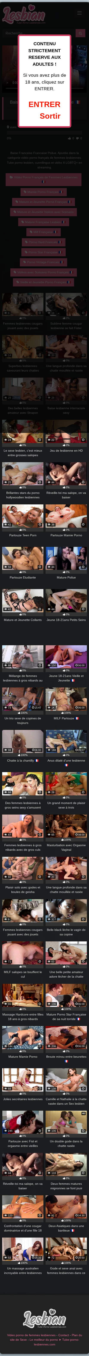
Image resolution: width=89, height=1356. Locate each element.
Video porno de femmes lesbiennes (31, 1335)
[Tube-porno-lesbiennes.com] (44, 1319)
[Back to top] (75, 1343)
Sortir (50, 116)
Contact (63, 1335)
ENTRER (44, 104)
